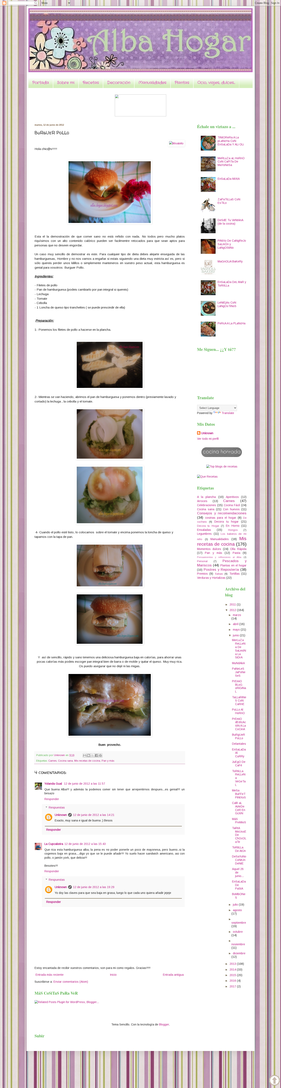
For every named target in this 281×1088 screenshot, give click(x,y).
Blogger (164, 1024)
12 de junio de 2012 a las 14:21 (93, 815)
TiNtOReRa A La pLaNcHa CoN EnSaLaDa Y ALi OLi (231, 141)
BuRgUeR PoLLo (238, 736)
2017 (233, 986)
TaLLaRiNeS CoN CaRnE (239, 701)
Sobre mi (65, 83)
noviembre (238, 944)
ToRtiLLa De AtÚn (239, 849)
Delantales (239, 743)
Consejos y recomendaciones (221, 513)
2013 (233, 963)
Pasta (236, 552)
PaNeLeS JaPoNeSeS (238, 672)
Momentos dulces (209, 549)
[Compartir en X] (93, 755)
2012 (233, 610)
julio (236, 904)
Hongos (233, 530)
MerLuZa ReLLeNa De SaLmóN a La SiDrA (239, 648)
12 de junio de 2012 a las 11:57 (84, 783)
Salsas (219, 573)
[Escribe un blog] (89, 755)
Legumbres (204, 533)
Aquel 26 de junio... (238, 872)
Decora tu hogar (226, 521)
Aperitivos (232, 497)
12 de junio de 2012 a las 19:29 (93, 887)
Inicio (113, 974)
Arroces (202, 501)
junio (236, 635)
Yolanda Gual (53, 783)
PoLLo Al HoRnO (238, 711)
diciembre (239, 953)
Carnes (52, 760)
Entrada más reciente (50, 974)
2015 (233, 975)
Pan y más (108, 760)
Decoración (118, 83)
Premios (202, 573)
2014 (233, 969)
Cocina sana (65, 760)
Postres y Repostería (221, 570)
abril (236, 624)
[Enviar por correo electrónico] (85, 755)
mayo (237, 629)
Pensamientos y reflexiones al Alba (219, 557)
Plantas (182, 83)
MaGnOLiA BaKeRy (230, 261)
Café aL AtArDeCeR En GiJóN (238, 808)
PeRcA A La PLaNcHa (231, 323)
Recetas (91, 83)
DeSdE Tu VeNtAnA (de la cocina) (230, 221)
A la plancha (206, 497)
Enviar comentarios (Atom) (70, 981)
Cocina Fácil (232, 505)
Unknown (61, 815)
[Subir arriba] (274, 1081)
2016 (233, 980)
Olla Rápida (238, 549)
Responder (51, 799)
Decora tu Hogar (208, 525)
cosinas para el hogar (220, 517)
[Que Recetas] (207, 476)
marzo (237, 615)
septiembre (238, 922)
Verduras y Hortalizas (211, 577)
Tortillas (234, 573)
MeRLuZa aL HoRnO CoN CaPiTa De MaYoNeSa (231, 162)
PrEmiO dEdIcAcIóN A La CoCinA (239, 724)
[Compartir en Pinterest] (100, 755)
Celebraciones (206, 505)
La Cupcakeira (53, 844)
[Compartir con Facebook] (96, 755)
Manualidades (152, 83)
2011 (233, 604)
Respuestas (57, 807)
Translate (228, 413)
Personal (202, 561)
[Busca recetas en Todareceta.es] (221, 466)
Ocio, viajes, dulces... (216, 83)
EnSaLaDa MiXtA (229, 178)
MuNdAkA (238, 663)
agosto (237, 910)
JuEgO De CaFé (238, 763)
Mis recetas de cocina (87, 760)
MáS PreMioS (239, 820)
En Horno (232, 525)
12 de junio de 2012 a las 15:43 (85, 844)
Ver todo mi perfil (208, 438)
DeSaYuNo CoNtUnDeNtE (239, 860)
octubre (238, 931)
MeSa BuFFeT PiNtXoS (239, 794)
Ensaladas (204, 529)
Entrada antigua (173, 974)
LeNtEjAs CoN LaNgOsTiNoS (227, 304)
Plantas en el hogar (233, 565)
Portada (40, 83)
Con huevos (231, 509)
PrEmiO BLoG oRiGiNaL (239, 686)
